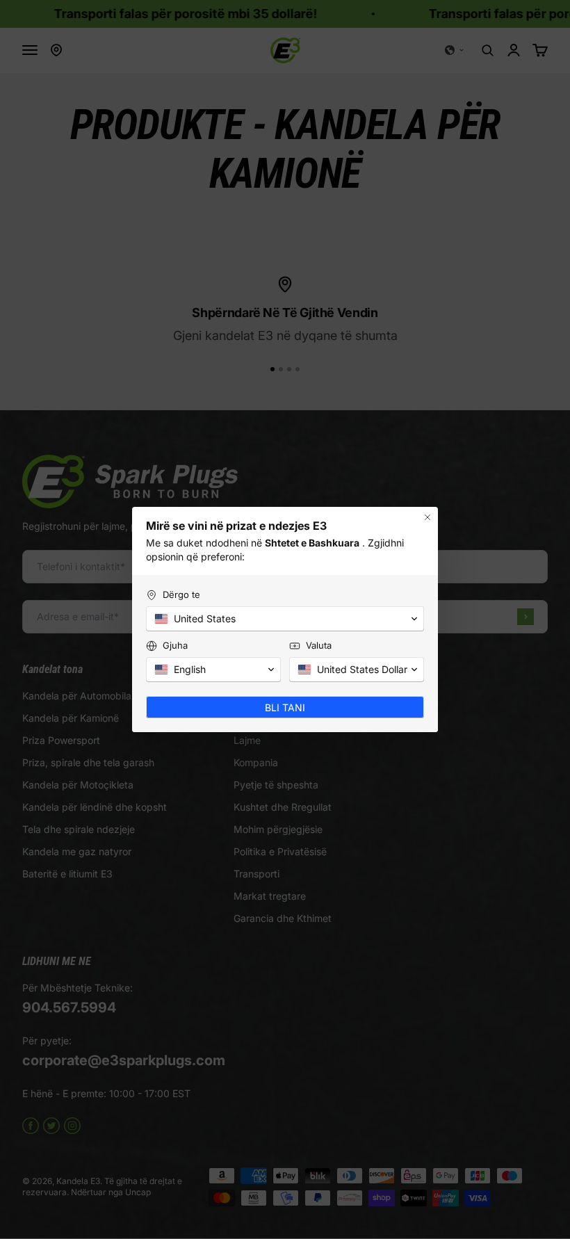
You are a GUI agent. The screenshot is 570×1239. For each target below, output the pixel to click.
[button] (285, 618)
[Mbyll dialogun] (427, 517)
